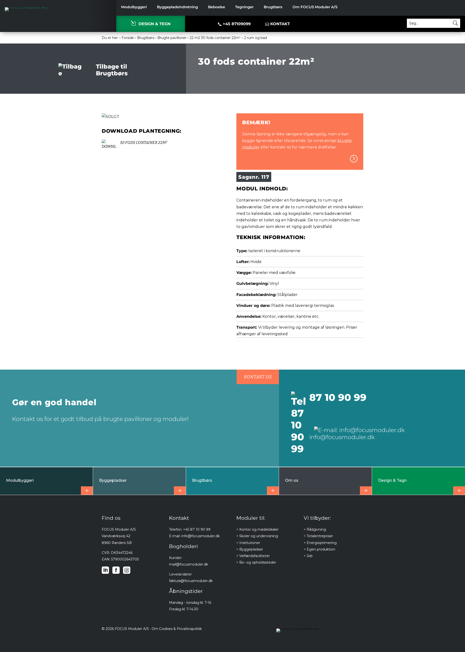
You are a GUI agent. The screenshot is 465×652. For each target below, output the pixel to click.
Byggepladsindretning (177, 7)
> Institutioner (248, 543)
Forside (128, 38)
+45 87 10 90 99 (196, 529)
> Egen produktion (319, 549)
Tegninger (244, 7)
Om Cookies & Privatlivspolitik (177, 629)
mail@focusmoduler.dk (188, 564)
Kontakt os (258, 377)
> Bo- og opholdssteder (256, 562)
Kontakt (280, 24)
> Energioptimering (320, 543)
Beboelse (216, 7)
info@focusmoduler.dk (200, 536)
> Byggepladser (249, 549)
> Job (308, 556)
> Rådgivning (315, 529)
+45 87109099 (234, 24)
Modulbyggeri (134, 7)
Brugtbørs (273, 7)
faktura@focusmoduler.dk (191, 581)
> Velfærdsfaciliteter (253, 556)
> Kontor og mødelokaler (257, 529)
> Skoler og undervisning (257, 536)
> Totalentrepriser (318, 536)
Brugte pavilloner (171, 38)
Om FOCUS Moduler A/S (315, 7)
